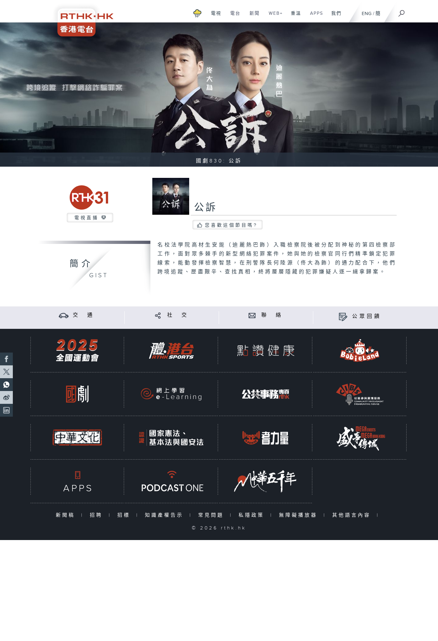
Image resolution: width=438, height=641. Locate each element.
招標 (125, 515)
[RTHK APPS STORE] (77, 481)
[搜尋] (402, 11)
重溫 (293, 16)
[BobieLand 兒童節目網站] (359, 350)
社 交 (178, 315)
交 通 (84, 315)
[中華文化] (77, 437)
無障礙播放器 (299, 515)
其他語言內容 (353, 515)
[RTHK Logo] (81, 18)
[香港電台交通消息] (63, 315)
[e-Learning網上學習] (171, 394)
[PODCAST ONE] (171, 481)
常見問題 (212, 515)
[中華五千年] (265, 481)
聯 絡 (272, 315)
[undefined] (197, 13)
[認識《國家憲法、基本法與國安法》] (171, 437)
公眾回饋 (367, 316)
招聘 (97, 515)
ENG (367, 13)
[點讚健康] (265, 350)
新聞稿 (67, 515)
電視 (213, 16)
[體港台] (171, 350)
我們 (333, 16)
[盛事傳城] (359, 437)
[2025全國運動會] (77, 350)
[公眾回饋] (343, 316)
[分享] (158, 315)
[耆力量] (265, 437)
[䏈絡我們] (252, 315)
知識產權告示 (165, 515)
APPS (314, 16)
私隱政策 (253, 515)
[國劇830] (77, 394)
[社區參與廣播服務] (359, 394)
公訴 (205, 207)
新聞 (252, 16)
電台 (232, 16)
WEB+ (273, 16)
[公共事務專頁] (265, 394)
